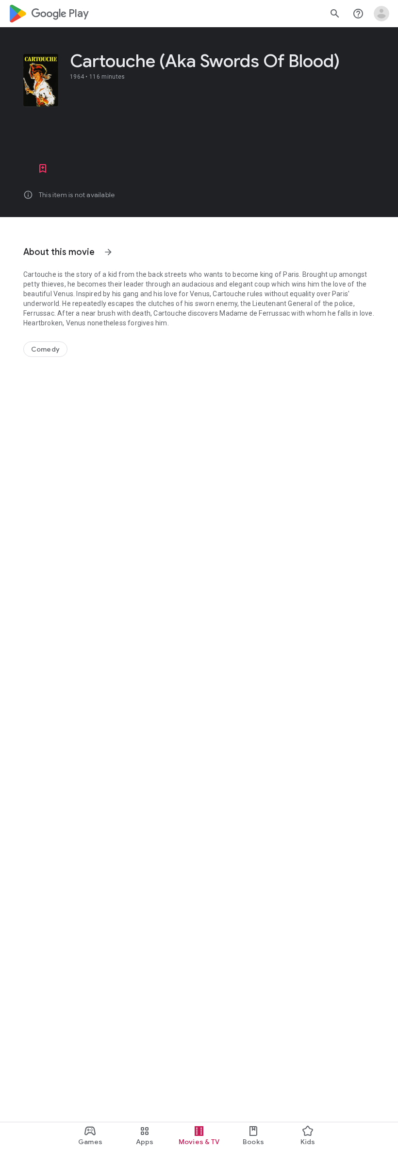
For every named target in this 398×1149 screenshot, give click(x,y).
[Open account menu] (381, 13)
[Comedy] (45, 349)
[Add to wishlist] (42, 168)
